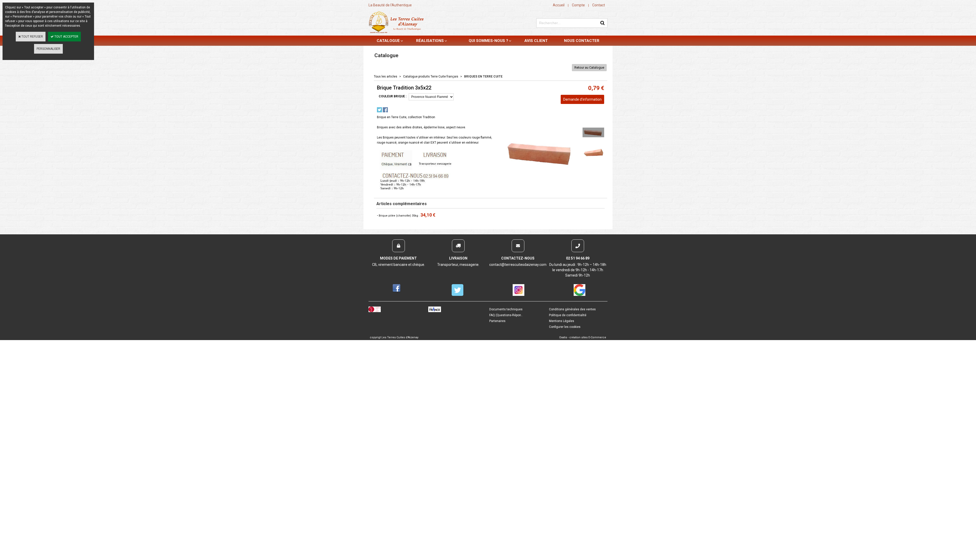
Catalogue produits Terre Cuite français (430, 76)
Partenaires (497, 321)
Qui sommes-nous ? (488, 40)
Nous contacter (581, 40)
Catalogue (388, 40)
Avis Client (536, 40)
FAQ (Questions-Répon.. (506, 315)
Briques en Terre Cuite (483, 76)
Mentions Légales (561, 321)
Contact (598, 5)
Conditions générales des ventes (572, 309)
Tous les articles (385, 76)
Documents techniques (506, 309)
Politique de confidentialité (567, 315)
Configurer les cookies (565, 327)
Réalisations (430, 40)
